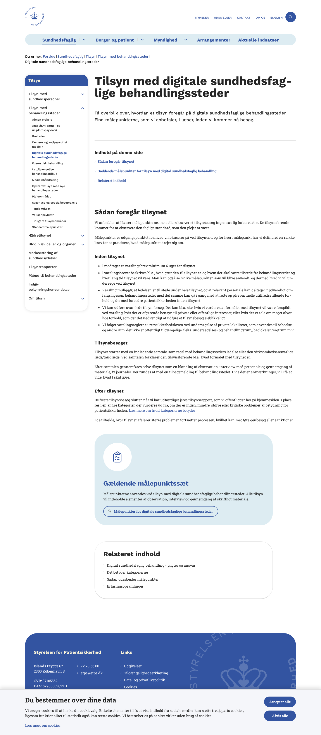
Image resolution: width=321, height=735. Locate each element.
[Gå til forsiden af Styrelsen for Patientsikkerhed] (109, 17)
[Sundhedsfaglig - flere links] (83, 39)
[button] (81, 94)
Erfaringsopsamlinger (125, 586)
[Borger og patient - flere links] (141, 39)
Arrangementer (213, 40)
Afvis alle (280, 715)
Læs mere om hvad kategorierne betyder (162, 410)
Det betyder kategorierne (127, 572)
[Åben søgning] (290, 17)
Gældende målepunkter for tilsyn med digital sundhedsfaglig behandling (157, 171)
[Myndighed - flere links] (185, 39)
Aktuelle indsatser (258, 40)
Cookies (130, 687)
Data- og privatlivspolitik (144, 680)
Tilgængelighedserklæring (146, 673)
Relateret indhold (112, 180)
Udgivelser (133, 666)
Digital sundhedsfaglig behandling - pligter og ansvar (151, 565)
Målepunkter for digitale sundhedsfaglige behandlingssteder (163, 511)
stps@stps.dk (92, 673)
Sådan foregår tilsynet (116, 161)
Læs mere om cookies (42, 725)
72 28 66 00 (90, 666)
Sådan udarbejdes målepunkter (133, 579)
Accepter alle (280, 701)
